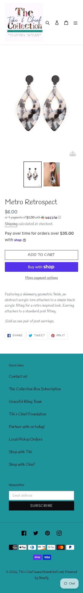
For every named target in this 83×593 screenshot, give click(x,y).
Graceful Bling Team (25, 401)
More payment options (41, 278)
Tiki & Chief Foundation (27, 414)
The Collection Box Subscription (35, 389)
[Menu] (75, 22)
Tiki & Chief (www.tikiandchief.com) (41, 572)
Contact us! (18, 376)
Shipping (11, 224)
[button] (33, 218)
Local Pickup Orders (25, 439)
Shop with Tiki (20, 452)
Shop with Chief (22, 464)
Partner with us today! (26, 427)
